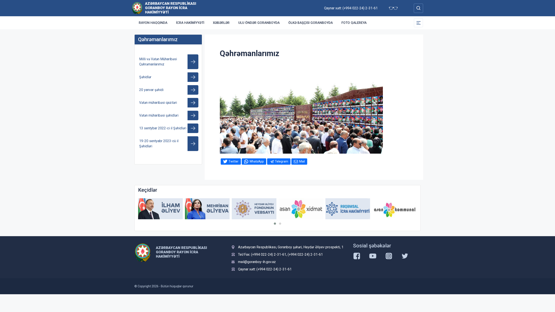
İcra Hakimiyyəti (190, 23)
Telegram (281, 161)
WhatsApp (257, 161)
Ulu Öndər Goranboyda (259, 23)
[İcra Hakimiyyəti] (137, 8)
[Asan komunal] (394, 208)
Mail (302, 161)
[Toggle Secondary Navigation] (418, 23)
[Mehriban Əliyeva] (207, 208)
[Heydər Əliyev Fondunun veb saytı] (254, 208)
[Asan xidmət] (301, 208)
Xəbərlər (221, 23)
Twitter (233, 161)
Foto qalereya (354, 23)
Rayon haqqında (153, 23)
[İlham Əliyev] (160, 208)
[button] (275, 223)
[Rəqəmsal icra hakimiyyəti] (347, 208)
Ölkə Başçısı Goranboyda (310, 23)
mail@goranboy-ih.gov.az (257, 262)
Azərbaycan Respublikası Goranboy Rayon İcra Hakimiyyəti (170, 7)
